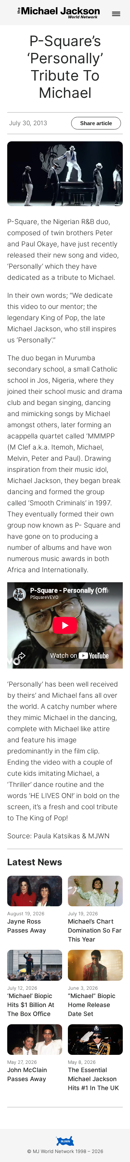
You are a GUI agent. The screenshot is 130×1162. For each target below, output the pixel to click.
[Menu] (116, 14)
